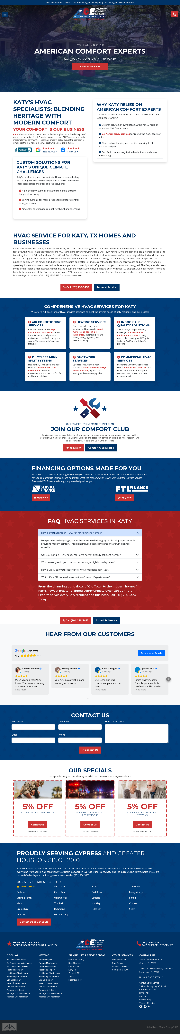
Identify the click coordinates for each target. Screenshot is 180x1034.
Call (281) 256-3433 (77, 287)
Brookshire (22, 908)
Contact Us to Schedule (34, 922)
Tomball (58, 903)
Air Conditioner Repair (16, 959)
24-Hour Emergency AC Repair (87, 2)
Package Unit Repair (15, 990)
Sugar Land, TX (75, 979)
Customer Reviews (147, 989)
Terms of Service (147, 1003)
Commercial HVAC (120, 969)
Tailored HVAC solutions (136, 367)
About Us (143, 996)
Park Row (97, 892)
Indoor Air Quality (76, 959)
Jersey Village (136, 892)
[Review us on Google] (140, 1006)
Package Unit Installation (17, 996)
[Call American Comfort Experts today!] (174, 14)
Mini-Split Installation (16, 986)
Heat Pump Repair (15, 969)
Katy (15, 134)
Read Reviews (49, 151)
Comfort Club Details (101, 448)
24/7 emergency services (116, 133)
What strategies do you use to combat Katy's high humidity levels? (78, 562)
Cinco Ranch (60, 892)
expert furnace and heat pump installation (88, 332)
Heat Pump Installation (17, 976)
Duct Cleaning (74, 963)
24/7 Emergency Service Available (119, 2)
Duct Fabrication (119, 959)
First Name (17, 721)
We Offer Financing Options (58, 2)
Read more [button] (20, 689)
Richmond (59, 908)
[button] (11, 679)
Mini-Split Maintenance (16, 983)
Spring (132, 897)
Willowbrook (60, 897)
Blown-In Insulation (120, 966)
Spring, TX (73, 976)
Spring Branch (24, 897)
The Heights (136, 886)
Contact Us (91, 750)
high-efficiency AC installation (42, 331)
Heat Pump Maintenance (17, 973)
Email (14, 734)
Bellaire (21, 892)
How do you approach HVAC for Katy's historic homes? (71, 533)
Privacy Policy (145, 999)
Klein (19, 903)
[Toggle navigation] (5, 14)
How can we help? (114, 721)
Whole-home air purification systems (130, 334)
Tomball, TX (73, 973)
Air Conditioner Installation (18, 966)
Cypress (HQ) (26, 886)
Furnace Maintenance (48, 963)
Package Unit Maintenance (18, 993)
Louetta (96, 897)
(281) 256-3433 (108, 59)
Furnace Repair (45, 959)
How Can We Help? (90, 66)
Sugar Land (60, 886)
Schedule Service (106, 620)
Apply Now (42, 498)
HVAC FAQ (144, 993)
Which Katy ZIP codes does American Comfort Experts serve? (75, 577)
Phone (61, 734)
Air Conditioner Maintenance (19, 963)
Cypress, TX (73, 966)
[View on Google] (18, 670)
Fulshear (96, 908)
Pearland (21, 914)
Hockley (96, 903)
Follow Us (72, 151)
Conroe (133, 903)
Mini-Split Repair (14, 979)
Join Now (75, 448)
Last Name (64, 721)
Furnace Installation (47, 966)
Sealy (132, 908)
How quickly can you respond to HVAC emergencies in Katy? (75, 569)
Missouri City (61, 914)
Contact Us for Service (149, 982)
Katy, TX (72, 969)
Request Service (107, 287)
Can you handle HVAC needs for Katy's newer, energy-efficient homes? (81, 555)
